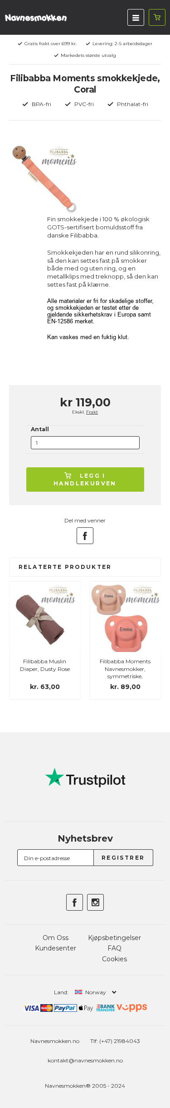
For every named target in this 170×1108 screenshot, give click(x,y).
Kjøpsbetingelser (114, 938)
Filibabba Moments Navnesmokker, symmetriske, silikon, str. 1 (125, 672)
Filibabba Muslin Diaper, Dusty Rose (45, 665)
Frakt (92, 412)
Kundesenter (55, 948)
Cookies (114, 959)
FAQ (114, 948)
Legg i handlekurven (85, 479)
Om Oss (55, 938)
